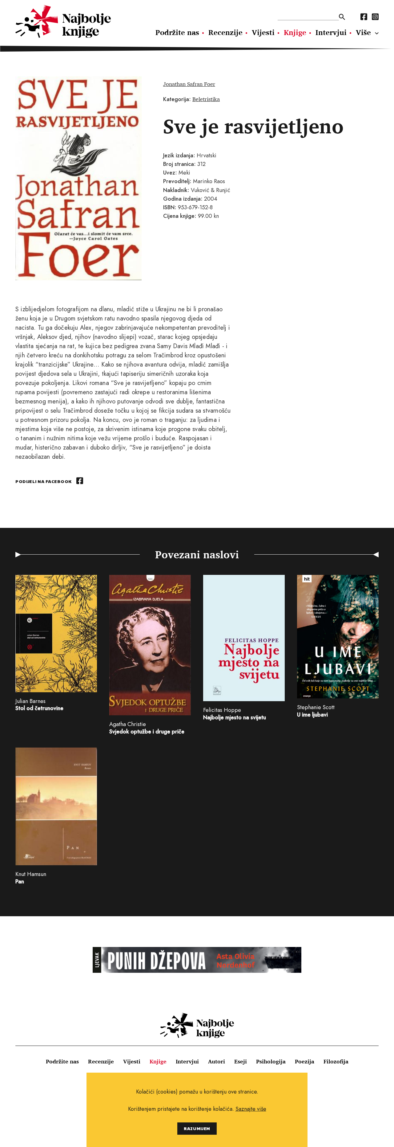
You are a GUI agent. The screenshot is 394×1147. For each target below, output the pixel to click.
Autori (216, 1061)
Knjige (295, 32)
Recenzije (225, 32)
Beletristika (206, 99)
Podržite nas (177, 32)
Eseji (240, 1061)
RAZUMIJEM (197, 1128)
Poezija (304, 1061)
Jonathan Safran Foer (189, 83)
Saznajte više (250, 1109)
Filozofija (336, 1061)
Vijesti (263, 32)
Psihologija (271, 1061)
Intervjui (331, 32)
